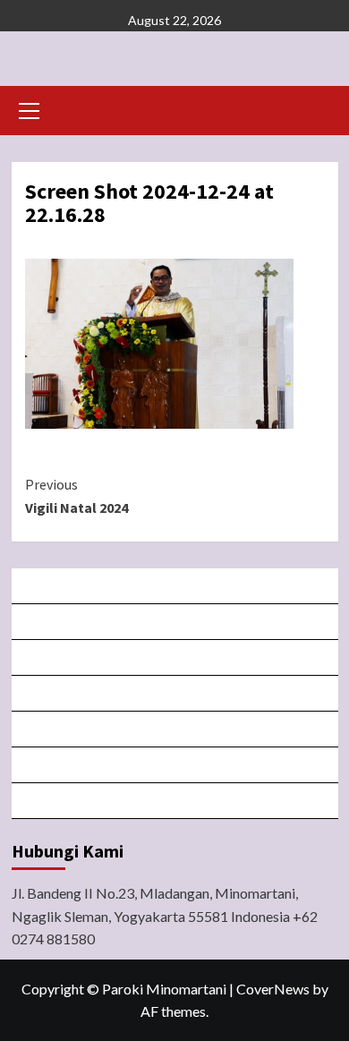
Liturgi (176, 693)
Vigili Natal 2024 (76, 495)
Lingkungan (176, 764)
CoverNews (273, 988)
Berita (175, 800)
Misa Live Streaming (176, 621)
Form (176, 729)
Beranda (175, 585)
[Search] (318, 108)
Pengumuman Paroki (176, 657)
